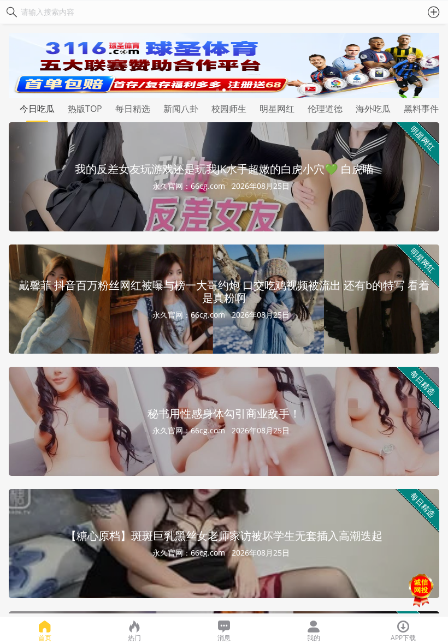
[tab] (37, 110)
